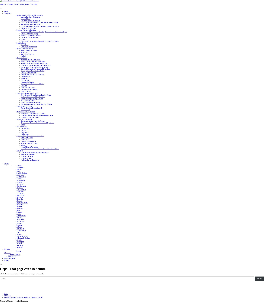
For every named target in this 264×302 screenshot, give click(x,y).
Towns (6, 164)
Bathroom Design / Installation (31, 60)
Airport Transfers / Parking (29, 34)
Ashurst (19, 165)
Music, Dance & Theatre (24, 106)
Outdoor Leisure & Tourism (25, 112)
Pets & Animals (21, 126)
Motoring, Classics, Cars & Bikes (27, 93)
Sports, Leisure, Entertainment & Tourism (30, 136)
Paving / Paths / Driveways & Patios (32, 84)
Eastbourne (20, 191)
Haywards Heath (22, 203)
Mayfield (19, 217)
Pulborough (20, 229)
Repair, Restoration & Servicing (31, 102)
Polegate (19, 227)
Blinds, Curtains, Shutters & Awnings (33, 61)
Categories (7, 13)
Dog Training (25, 128)
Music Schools (25, 110)
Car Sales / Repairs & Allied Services (33, 97)
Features (7, 249)
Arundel (19, 169)
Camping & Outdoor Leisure (30, 117)
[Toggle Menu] (1, 8)
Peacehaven (20, 221)
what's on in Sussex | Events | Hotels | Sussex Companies (18, 4)
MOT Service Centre (27, 100)
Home (6, 11)
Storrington (20, 242)
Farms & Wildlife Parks (28, 141)
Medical (23, 56)
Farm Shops (24, 45)
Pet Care (23, 130)
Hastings (19, 201)
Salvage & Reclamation (28, 28)
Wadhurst (19, 245)
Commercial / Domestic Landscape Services (35, 67)
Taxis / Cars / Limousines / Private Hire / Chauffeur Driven (40, 41)
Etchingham (20, 193)
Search (259, 279)
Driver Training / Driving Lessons (32, 99)
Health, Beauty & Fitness (29, 50)
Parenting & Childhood (24, 119)
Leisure (23, 145)
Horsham (19, 208)
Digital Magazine (9, 258)
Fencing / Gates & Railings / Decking (33, 71)
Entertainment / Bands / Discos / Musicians (35, 152)
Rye (17, 232)
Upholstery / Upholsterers (29, 89)
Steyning (19, 240)
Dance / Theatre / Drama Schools (31, 108)
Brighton (19, 178)
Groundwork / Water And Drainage (32, 74)
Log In (6, 260)
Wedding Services (26, 158)
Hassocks (19, 199)
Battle (18, 171)
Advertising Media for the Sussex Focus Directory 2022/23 (23, 297)
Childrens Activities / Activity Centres (33, 121)
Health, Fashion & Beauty (25, 48)
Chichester (19, 184)
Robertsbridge (21, 230)
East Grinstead (21, 190)
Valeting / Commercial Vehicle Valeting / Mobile (36, 104)
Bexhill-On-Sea (21, 173)
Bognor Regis (21, 177)
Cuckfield (19, 188)
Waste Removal (26, 91)
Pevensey (19, 225)
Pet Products (25, 132)
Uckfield (19, 243)
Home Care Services (27, 54)
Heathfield (19, 204)
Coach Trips (25, 139)
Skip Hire (24, 86)
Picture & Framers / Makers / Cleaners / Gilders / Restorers (40, 26)
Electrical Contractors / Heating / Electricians (35, 69)
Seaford (19, 234)
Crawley (19, 182)
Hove (18, 210)
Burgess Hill (20, 180)
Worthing (19, 247)
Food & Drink (21, 43)
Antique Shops (25, 19)
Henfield (19, 206)
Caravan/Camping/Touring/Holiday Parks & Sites (37, 115)
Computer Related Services (29, 37)
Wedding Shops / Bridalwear (30, 160)
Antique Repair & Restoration (30, 21)
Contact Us (12, 256)
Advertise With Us (14, 255)
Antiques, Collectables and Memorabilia (29, 15)
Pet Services (25, 134)
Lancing (19, 212)
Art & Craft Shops (27, 138)
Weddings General (27, 156)
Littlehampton (21, 216)
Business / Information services (31, 35)
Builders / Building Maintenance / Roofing (34, 63)
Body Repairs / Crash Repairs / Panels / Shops (36, 95)
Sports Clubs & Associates (29, 147)
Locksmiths (24, 78)
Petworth (19, 223)
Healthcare (24, 52)
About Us (7, 253)
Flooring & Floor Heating (29, 73)
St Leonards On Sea (23, 238)
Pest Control (25, 80)
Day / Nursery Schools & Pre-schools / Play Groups (37, 123)
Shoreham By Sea (22, 236)
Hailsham (19, 197)
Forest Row (20, 195)
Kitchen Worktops (26, 76)
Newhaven (20, 219)
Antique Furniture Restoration (30, 17)
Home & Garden (21, 58)
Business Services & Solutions (26, 30)
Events (18, 251)
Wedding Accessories (28, 154)
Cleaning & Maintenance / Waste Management (36, 65)
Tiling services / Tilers (28, 87)
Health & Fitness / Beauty (29, 143)
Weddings (19, 151)
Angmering (20, 167)
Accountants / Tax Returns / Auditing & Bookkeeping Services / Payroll (44, 32)
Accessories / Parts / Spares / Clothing (33, 113)
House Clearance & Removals (30, 24)
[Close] (1, 264)
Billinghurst (20, 175)
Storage (23, 39)
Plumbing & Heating (27, 82)
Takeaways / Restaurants (29, 47)
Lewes (18, 214)
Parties (23, 125)
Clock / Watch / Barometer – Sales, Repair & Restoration (39, 22)
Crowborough (21, 186)
